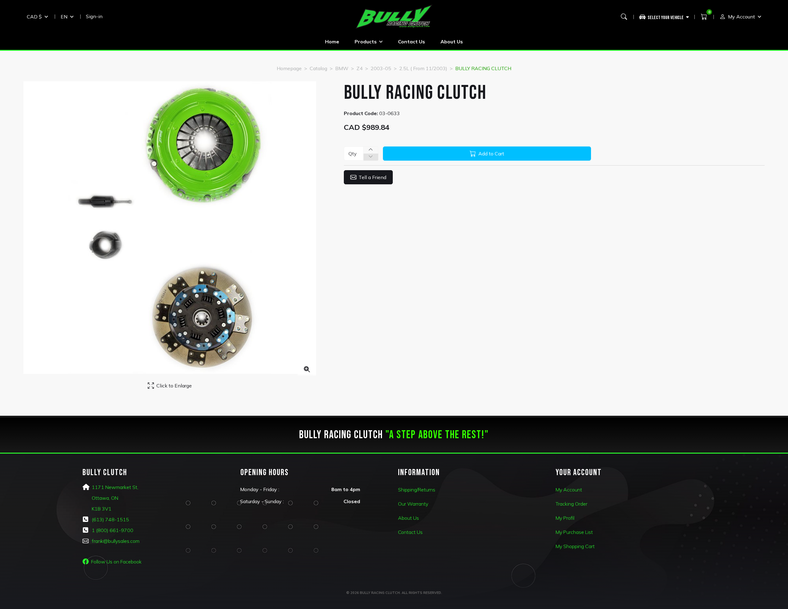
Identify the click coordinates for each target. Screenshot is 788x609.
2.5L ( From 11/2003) (423, 68)
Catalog (318, 68)
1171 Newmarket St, (115, 487)
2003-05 (381, 68)
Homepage (289, 68)
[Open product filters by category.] (664, 17)
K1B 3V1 (101, 509)
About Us (451, 41)
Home (332, 41)
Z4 (359, 68)
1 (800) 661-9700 (112, 530)
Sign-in (94, 16)
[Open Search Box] (624, 17)
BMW (341, 68)
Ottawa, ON (105, 498)
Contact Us (411, 41)
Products (366, 41)
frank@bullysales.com (115, 541)
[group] (666, 17)
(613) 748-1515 (110, 519)
